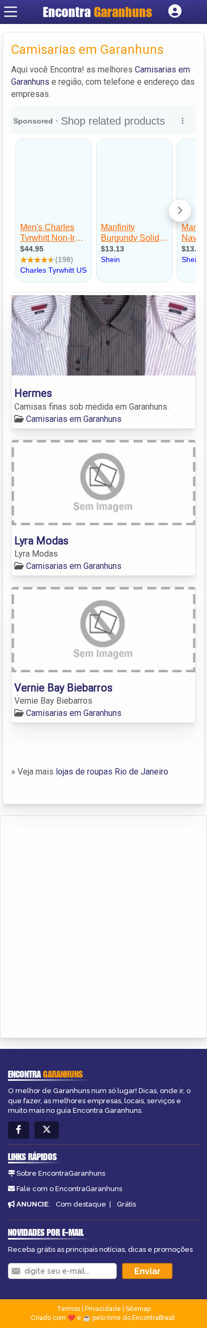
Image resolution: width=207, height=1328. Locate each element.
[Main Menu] (10, 11)
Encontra (97, 12)
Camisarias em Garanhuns (74, 419)
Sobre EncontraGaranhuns (60, 1173)
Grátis (126, 1204)
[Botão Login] (175, 11)
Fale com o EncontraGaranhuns (69, 1189)
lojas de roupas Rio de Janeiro (112, 772)
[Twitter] (46, 1130)
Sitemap (138, 1309)
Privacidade (103, 1309)
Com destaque (81, 1204)
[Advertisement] (103, 925)
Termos (68, 1309)
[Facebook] (18, 1130)
